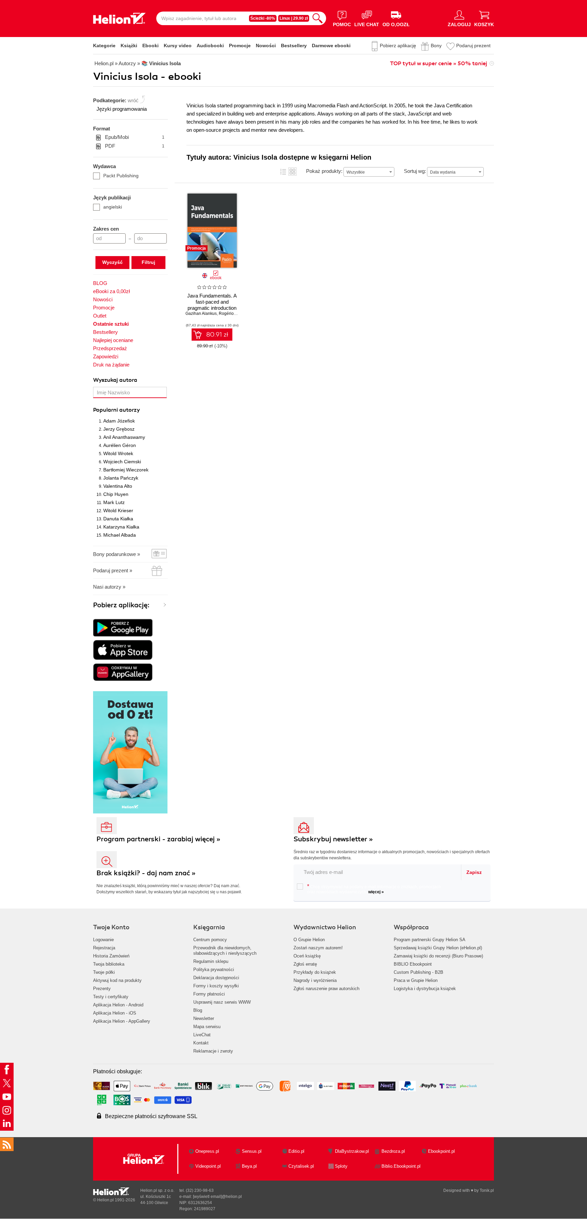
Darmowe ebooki (331, 45)
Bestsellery (294, 45)
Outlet (99, 316)
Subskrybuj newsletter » (333, 839)
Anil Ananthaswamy (124, 437)
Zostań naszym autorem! (318, 947)
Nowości (266, 45)
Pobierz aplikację (398, 45)
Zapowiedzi (105, 356)
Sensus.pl (252, 1151)
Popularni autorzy (116, 410)
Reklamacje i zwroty (213, 1051)
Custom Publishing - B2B (418, 972)
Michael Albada (119, 535)
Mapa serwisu (206, 1026)
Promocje (240, 45)
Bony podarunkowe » (116, 554)
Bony (436, 45)
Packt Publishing (121, 175)
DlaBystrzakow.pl (352, 1151)
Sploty (341, 1166)
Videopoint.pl (208, 1166)
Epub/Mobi (134, 137)
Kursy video (178, 45)
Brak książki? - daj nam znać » (146, 873)
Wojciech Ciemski (122, 461)
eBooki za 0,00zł (111, 291)
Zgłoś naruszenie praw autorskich (326, 988)
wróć (133, 100)
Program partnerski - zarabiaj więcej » (158, 839)
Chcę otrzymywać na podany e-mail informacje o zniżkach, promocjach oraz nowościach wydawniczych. (374, 888)
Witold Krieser (118, 510)
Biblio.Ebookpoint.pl (401, 1166)
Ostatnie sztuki (111, 324)
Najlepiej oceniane (113, 340)
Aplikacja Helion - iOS (114, 1013)
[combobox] (368, 172)
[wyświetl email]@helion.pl (217, 1196)
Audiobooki (210, 45)
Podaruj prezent (473, 45)
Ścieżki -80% (262, 18)
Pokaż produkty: (324, 171)
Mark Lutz (114, 502)
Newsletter (203, 1018)
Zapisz (474, 872)
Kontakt (201, 1042)
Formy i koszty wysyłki (216, 985)
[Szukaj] (317, 18)
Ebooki (150, 45)
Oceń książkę (307, 955)
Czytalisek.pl (301, 1166)
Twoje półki (104, 972)
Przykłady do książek (315, 972)
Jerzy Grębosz (119, 429)
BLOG (100, 283)
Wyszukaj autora (115, 380)
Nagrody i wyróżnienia (315, 980)
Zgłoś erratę (305, 964)
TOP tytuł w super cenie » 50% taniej (438, 63)
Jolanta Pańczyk (120, 478)
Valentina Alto (117, 486)
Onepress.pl (207, 1151)
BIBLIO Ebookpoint (413, 964)
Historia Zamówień (111, 955)
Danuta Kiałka (118, 518)
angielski (112, 207)
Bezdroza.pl (393, 1151)
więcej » (376, 892)
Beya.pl (249, 1166)
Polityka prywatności (213, 969)
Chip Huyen (115, 494)
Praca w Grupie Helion (416, 980)
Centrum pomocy (210, 939)
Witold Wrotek (118, 453)
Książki (129, 45)
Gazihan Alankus (201, 313)
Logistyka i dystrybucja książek (425, 988)
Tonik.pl (487, 1190)
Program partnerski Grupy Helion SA (429, 939)
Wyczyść (112, 262)
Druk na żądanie (111, 365)
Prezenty (102, 988)
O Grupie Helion (309, 939)
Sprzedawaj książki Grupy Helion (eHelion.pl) (438, 947)
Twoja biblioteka (108, 964)
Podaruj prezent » (112, 570)
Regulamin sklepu (210, 961)
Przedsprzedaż (110, 348)
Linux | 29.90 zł (294, 18)
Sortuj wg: (415, 171)
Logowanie (103, 939)
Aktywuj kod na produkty (117, 980)
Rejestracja (104, 947)
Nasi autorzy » (109, 587)
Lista (283, 171)
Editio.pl (296, 1151)
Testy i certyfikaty (110, 996)
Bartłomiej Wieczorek (125, 469)
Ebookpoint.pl (441, 1151)
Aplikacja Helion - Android (118, 1004)
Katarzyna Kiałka (121, 527)
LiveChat (202, 1034)
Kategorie (104, 45)
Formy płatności (209, 994)
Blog (197, 1010)
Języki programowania (121, 109)
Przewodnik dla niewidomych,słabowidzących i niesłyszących (224, 950)
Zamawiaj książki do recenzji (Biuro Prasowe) (438, 955)
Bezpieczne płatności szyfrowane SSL (151, 1116)
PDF (134, 146)
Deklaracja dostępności (216, 977)
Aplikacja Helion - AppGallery (121, 1021)
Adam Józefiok (119, 421)
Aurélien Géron (119, 445)
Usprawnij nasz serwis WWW (222, 1002)
